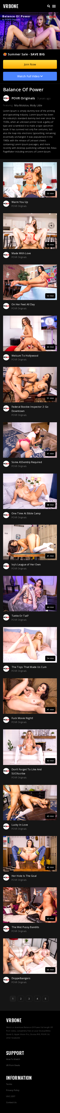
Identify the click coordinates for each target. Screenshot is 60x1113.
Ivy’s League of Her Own (26, 564)
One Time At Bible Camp (26, 513)
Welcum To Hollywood (25, 355)
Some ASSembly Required (27, 462)
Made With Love (21, 253)
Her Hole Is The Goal (24, 876)
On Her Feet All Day (23, 304)
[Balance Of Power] (29, 30)
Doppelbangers (21, 978)
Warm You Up (20, 202)
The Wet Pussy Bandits (25, 927)
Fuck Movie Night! (22, 718)
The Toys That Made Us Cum (29, 667)
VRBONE (10, 6)
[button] (48, 6)
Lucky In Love (20, 824)
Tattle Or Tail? (20, 615)
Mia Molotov (21, 105)
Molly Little (36, 105)
